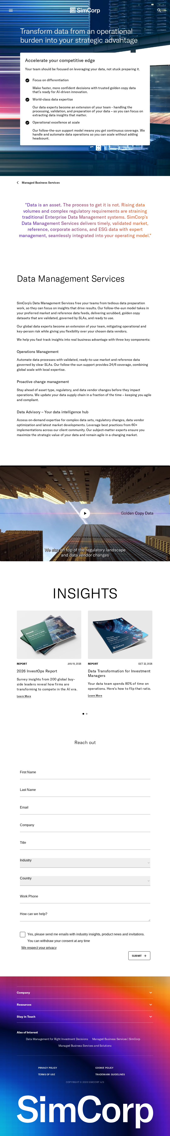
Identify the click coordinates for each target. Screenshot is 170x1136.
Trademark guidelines (110, 1074)
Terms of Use (46, 1074)
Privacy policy (47, 1067)
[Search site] (159, 10)
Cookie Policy (104, 1067)
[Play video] (85, 513)
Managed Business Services (41, 182)
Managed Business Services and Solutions (84, 1045)
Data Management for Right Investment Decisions (57, 1039)
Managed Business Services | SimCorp (116, 1039)
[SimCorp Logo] (85, 10)
